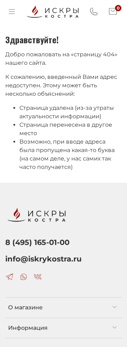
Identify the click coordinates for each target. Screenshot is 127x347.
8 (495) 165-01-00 (37, 242)
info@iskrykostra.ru (43, 258)
